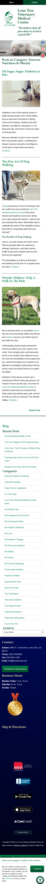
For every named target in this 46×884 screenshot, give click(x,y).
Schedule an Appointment (15, 669)
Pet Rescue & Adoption (15, 545)
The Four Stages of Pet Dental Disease (22, 442)
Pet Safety (9, 551)
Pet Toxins (9, 557)
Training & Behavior (13, 612)
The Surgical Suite (13, 606)
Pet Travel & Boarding (14, 563)
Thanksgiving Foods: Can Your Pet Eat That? (21, 459)
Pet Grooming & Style (14, 521)
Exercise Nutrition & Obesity (17, 476)
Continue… (7, 151)
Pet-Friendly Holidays (14, 569)
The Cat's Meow (12, 594)
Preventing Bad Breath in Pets (18, 436)
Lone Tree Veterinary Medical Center (18, 387)
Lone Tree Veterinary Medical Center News (20, 501)
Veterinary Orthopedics (14, 618)
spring (36, 330)
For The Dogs (11, 494)
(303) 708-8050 (15, 654)
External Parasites (12, 482)
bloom (10, 337)
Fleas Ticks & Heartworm (15, 488)
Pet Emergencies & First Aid (17, 515)
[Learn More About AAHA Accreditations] (23, 766)
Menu (11, 2)
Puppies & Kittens (12, 575)
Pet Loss (8, 533)
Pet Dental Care (12, 509)
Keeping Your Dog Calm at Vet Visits (20, 467)
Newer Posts (34, 410)
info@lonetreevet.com (17, 661)
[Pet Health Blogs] (15, 706)
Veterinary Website (20, 845)
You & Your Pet (11, 624)
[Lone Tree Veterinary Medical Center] (10, 19)
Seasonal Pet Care (13, 582)
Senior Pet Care (12, 588)
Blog (6, 426)
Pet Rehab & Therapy (14, 539)
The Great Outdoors (13, 600)
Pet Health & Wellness (14, 527)
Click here (9, 878)
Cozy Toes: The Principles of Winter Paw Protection (22, 450)
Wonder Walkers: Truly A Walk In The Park (18, 279)
